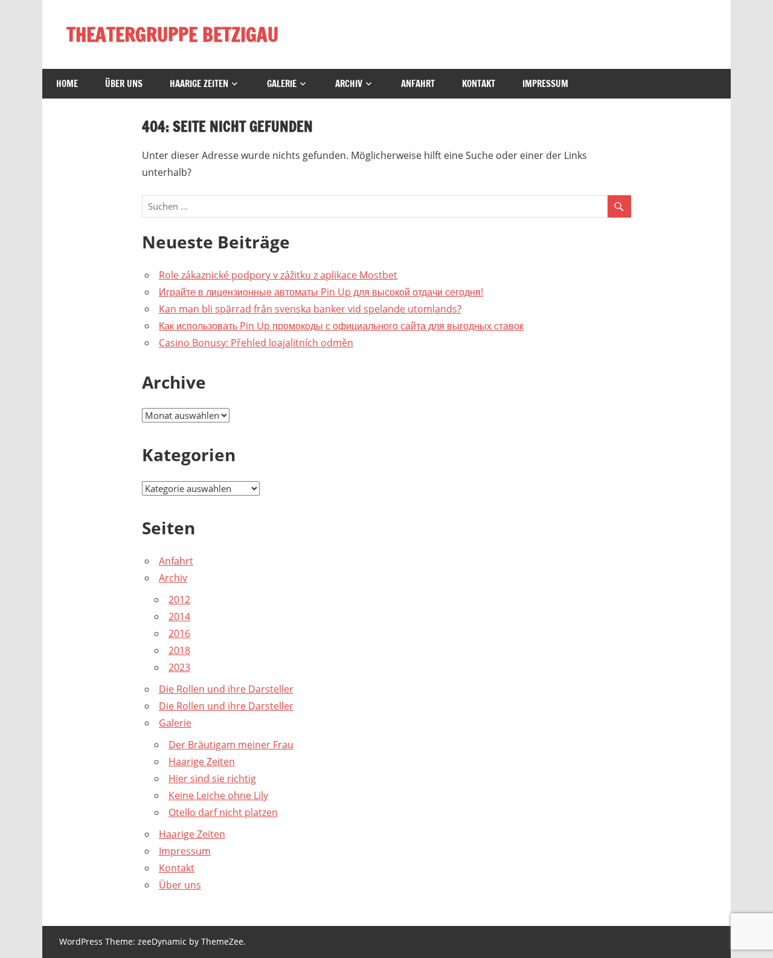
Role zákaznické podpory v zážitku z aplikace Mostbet (278, 275)
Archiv (348, 83)
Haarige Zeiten (199, 83)
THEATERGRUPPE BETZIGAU (172, 34)
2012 (179, 599)
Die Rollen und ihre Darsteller (226, 689)
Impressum (545, 83)
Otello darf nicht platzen (223, 812)
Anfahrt (418, 83)
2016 (179, 633)
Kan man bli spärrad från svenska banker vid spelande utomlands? (310, 309)
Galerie (282, 83)
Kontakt (478, 83)
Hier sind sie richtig (212, 778)
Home (67, 83)
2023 (179, 667)
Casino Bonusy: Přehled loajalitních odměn (256, 342)
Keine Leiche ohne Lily (218, 795)
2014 (179, 616)
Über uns (124, 83)
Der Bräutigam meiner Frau (230, 744)
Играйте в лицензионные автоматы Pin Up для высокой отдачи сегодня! (321, 292)
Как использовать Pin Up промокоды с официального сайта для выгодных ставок (341, 325)
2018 (179, 650)
